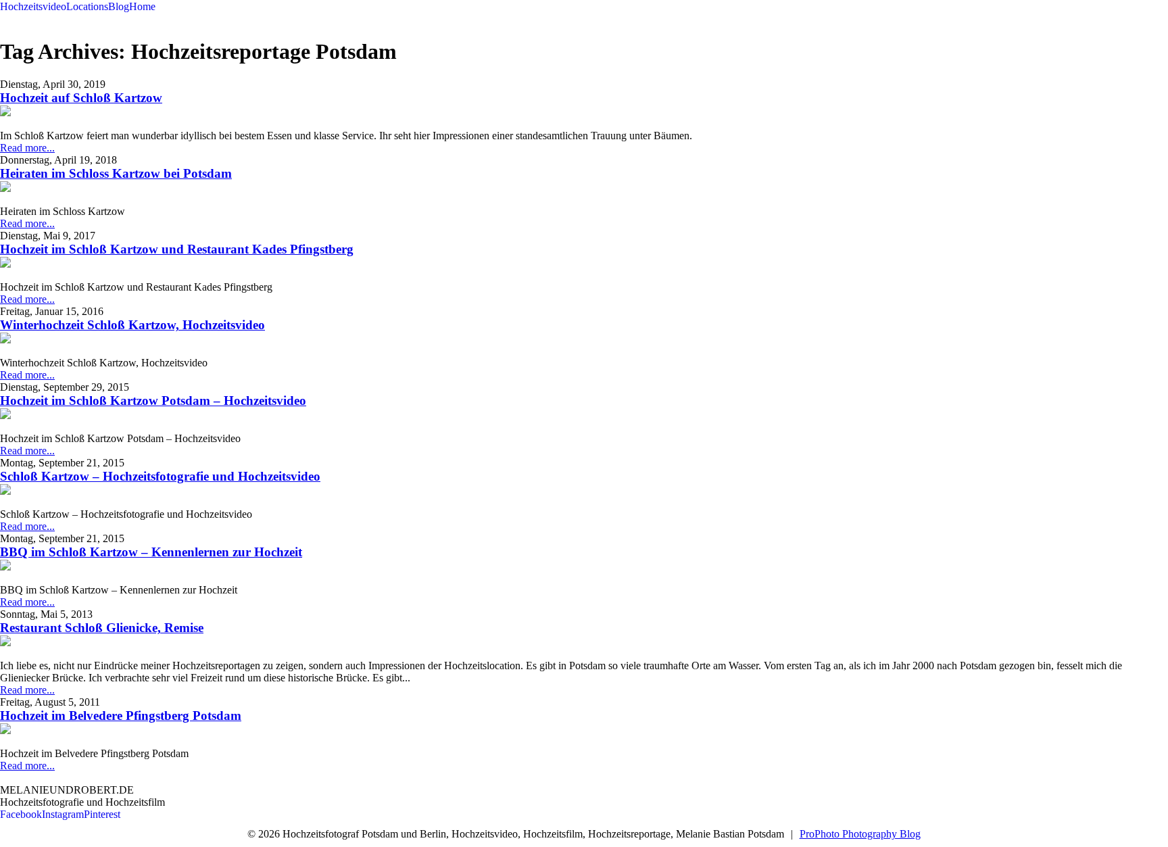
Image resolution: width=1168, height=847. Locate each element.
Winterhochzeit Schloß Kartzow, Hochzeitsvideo (132, 325)
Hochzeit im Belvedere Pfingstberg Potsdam (120, 715)
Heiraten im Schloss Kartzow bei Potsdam (116, 173)
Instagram (63, 814)
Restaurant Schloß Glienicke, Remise (101, 628)
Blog (118, 6)
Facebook (21, 814)
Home (142, 6)
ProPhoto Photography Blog (860, 834)
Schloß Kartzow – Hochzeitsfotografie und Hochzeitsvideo (160, 476)
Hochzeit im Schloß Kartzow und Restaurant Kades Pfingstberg (177, 249)
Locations (87, 6)
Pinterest (102, 814)
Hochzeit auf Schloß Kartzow (81, 98)
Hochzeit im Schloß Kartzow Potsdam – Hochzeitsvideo (153, 400)
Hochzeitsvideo (33, 6)
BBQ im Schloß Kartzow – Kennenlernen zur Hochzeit (151, 552)
